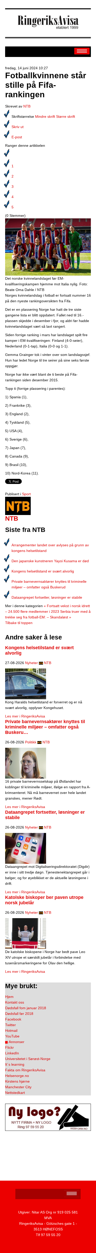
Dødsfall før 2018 (19, 1014)
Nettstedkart (15, 1093)
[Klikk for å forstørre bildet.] (48, 247)
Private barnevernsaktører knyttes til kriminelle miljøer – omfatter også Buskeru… (45, 727)
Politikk (30, 742)
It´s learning (14, 1064)
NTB (26, 106)
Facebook (13, 1019)
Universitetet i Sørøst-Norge (27, 1059)
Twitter (10, 1025)
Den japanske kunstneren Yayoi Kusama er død (50, 561)
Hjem (9, 997)
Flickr (9, 1047)
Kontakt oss (14, 1002)
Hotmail (11, 1030)
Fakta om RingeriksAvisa (25, 1070)
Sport (26, 494)
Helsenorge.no (17, 1076)
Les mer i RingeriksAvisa (25, 716)
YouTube (12, 1036)
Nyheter (31, 663)
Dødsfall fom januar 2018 (25, 1008)
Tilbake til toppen (19, 623)
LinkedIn (12, 1053)
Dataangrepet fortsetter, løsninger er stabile (47, 597)
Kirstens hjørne (17, 1081)
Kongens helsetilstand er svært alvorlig (43, 571)
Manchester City (18, 1087)
